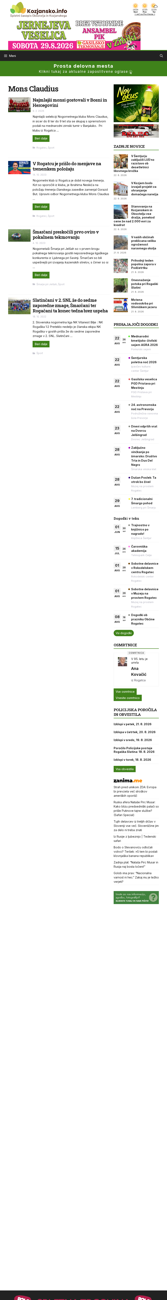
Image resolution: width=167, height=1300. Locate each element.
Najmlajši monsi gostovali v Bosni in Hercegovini (70, 102)
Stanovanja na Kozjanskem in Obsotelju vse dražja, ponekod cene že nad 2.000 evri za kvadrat (134, 216)
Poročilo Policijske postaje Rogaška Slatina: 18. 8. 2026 (134, 749)
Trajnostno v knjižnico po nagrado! (140, 529)
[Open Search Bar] (161, 56)
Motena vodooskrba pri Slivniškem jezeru (144, 303)
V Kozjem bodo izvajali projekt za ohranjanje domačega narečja (144, 188)
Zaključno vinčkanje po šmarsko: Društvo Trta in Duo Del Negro (144, 456)
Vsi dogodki (124, 633)
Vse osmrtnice (125, 691)
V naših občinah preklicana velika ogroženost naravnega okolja (143, 242)
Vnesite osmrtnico (128, 698)
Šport (51, 147)
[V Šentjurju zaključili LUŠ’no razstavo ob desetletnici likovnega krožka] (121, 161)
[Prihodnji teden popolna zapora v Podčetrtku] (121, 266)
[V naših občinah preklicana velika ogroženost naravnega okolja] (121, 242)
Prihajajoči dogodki (136, 324)
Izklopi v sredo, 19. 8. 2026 (133, 740)
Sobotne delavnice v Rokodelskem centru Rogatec (144, 568)
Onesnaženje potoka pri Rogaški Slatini (144, 283)
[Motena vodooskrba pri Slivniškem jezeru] (121, 305)
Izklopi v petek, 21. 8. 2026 (133, 724)
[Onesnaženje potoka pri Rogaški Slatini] (121, 285)
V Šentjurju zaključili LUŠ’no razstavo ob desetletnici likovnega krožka (134, 163)
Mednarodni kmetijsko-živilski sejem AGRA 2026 (144, 341)
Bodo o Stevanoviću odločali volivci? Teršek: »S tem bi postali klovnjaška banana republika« (135, 852)
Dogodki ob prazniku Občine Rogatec (143, 619)
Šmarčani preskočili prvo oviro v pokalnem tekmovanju (66, 234)
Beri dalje (41, 138)
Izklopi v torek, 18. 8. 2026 (132, 759)
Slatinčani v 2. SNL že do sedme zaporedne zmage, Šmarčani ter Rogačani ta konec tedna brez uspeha (70, 305)
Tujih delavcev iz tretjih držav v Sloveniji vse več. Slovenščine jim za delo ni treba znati (136, 826)
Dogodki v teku (126, 518)
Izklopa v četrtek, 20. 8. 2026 (135, 732)
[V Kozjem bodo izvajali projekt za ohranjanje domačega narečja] (121, 188)
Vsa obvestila (125, 769)
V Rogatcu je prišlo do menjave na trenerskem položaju (67, 166)
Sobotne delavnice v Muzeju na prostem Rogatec (144, 593)
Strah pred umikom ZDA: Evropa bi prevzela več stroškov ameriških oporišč (135, 791)
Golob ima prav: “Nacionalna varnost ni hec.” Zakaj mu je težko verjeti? (136, 877)
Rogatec (41, 147)
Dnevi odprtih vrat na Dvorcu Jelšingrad (144, 431)
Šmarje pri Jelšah (46, 284)
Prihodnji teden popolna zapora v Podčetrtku (143, 264)
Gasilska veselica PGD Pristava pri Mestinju (144, 383)
